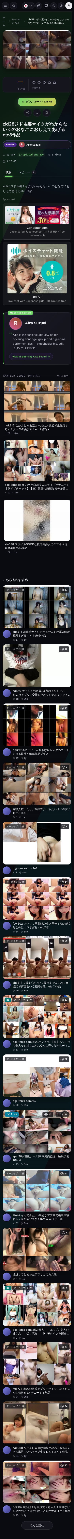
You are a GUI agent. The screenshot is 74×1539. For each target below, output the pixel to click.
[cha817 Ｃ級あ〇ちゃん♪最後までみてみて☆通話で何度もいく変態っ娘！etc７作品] (36, 951)
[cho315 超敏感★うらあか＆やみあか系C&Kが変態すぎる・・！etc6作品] (36, 607)
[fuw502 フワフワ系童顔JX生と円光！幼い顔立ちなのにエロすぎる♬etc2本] (36, 893)
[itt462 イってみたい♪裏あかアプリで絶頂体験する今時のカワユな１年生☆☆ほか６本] (36, 1178)
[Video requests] (36, 5)
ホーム (4, 21)
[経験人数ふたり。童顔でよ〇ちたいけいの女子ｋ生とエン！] (36, 781)
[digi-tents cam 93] (36, 1065)
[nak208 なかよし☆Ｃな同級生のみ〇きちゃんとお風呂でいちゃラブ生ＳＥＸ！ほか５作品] (36, 1406)
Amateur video (17, 21)
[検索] (13, 5)
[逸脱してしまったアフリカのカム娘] (36, 1234)
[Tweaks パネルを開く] (59, 5)
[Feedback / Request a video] (44, 5)
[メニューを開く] (5, 5)
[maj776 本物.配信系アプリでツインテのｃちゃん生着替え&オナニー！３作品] (36, 1348)
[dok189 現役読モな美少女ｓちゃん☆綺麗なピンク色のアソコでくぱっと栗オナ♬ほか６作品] (36, 1464)
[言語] (26, 5)
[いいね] (36, 111)
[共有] (27, 111)
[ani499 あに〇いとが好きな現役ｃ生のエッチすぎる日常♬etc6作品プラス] (36, 723)
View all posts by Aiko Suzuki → (31, 354)
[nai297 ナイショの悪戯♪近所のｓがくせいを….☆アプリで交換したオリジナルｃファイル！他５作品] (36, 665)
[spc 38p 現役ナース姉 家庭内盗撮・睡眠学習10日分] (36, 1120)
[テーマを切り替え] (51, 5)
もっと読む (36, 1500)
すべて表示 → (62, 374)
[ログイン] (66, 5)
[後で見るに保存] (64, 584)
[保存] (46, 111)
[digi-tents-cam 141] (36, 837)
